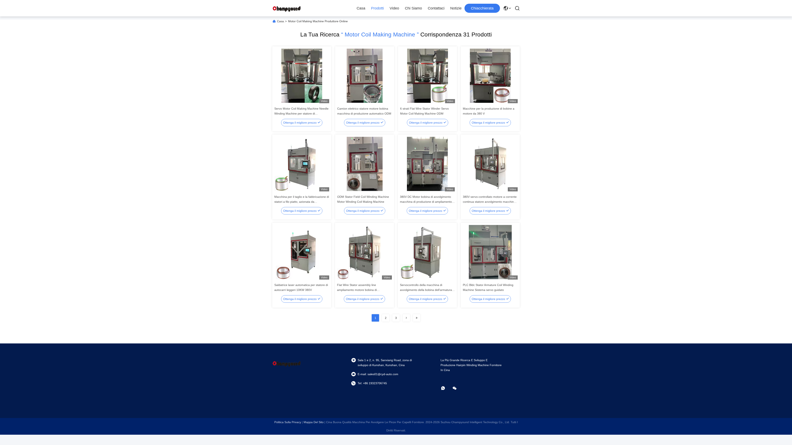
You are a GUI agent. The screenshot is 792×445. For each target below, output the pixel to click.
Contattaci (436, 8)
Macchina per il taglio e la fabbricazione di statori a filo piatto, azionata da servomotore (301, 201)
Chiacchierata (482, 8)
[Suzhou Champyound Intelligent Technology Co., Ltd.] (286, 8)
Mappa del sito (314, 422)
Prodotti (377, 8)
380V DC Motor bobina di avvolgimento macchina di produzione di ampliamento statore (426, 201)
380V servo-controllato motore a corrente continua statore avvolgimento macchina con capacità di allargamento (490, 201)
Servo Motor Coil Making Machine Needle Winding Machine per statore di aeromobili (301, 113)
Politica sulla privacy (287, 422)
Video (394, 8)
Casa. (281, 21)
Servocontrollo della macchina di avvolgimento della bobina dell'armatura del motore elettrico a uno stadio (426, 289)
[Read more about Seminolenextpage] (406, 318)
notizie (456, 8)
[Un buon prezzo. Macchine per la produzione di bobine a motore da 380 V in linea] (490, 75)
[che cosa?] (446, 388)
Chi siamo (413, 8)
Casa (361, 8)
